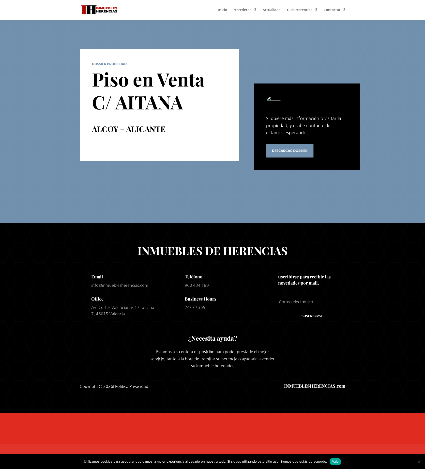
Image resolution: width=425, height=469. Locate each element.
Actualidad (272, 10)
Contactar (332, 10)
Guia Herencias (299, 10)
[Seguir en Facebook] (199, 385)
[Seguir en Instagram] (225, 385)
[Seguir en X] (212, 385)
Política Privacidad (131, 386)
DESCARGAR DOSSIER (289, 150)
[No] (418, 461)
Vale (335, 461)
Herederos (242, 10)
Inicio (222, 10)
